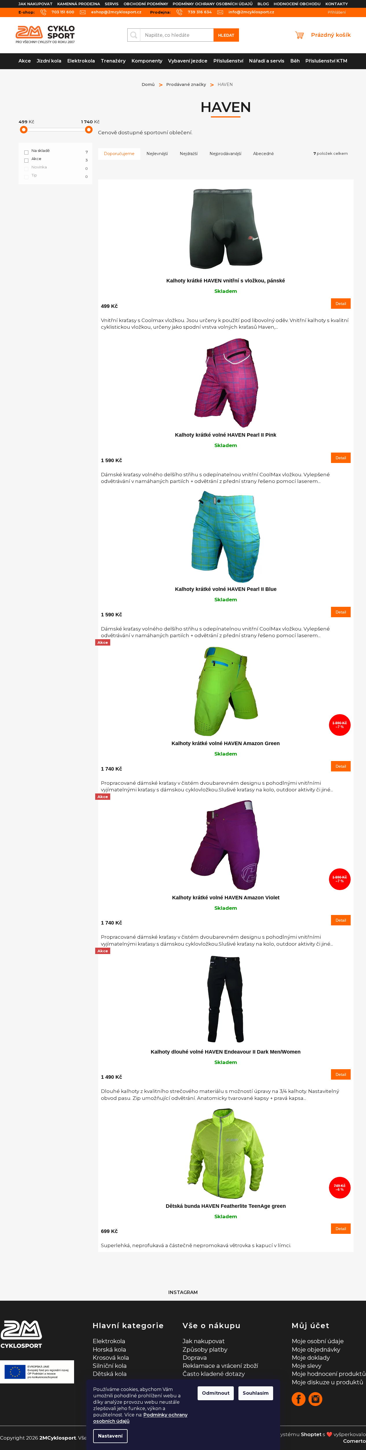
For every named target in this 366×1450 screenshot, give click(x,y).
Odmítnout (215, 1393)
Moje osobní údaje (318, 1341)
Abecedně (263, 153)
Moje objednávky (316, 1349)
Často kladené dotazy (214, 1373)
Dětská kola (110, 1373)
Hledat (226, 35)
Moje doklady (311, 1357)
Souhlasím (256, 1393)
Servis (112, 3)
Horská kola (109, 1349)
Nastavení (110, 1436)
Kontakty (336, 3)
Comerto (354, 1441)
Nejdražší (189, 153)
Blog (263, 3)
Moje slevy (306, 1365)
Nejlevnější (157, 153)
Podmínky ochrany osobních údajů (213, 3)
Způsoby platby (205, 1349)
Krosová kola (111, 1357)
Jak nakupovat (36, 3)
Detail (341, 303)
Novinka (60, 167)
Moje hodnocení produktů (329, 1373)
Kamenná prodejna (78, 3)
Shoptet (311, 1434)
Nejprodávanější (225, 153)
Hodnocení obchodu (297, 3)
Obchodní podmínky (146, 3)
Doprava (195, 1357)
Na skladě (60, 150)
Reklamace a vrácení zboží (220, 1365)
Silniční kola (110, 1365)
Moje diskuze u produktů (327, 1382)
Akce (60, 159)
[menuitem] (25, 61)
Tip (60, 175)
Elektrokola (109, 1341)
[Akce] (226, 999)
